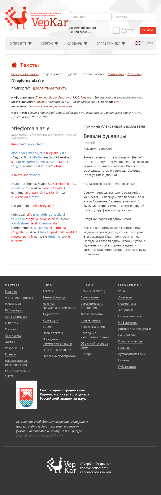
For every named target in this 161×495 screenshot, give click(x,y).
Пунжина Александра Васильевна (50, 106)
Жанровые (126, 310)
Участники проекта (19, 298)
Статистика (116, 74)
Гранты (10, 354)
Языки (122, 291)
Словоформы (89, 297)
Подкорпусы (127, 304)
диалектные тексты (50, 88)
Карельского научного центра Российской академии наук (64, 396)
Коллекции (50, 320)
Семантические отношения (91, 306)
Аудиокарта (51, 314)
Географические (130, 316)
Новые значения (92, 327)
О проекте (13, 285)
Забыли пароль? (79, 32)
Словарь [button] (75, 43)
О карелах (12, 329)
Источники (13, 304)
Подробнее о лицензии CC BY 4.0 (39, 435)
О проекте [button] (18, 43)
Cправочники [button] (108, 43)
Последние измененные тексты (57, 341)
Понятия (124, 348)
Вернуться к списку (25, 74)
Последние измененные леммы (95, 335)
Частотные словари (57, 350)
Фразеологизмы (92, 314)
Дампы (10, 342)
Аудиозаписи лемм (131, 354)
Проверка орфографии (59, 356)
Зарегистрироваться (82, 28)
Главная (11, 291)
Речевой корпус (54, 297)
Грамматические (130, 341)
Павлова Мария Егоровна (53, 97)
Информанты (128, 322)
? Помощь (134, 74)
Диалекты (125, 297)
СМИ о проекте (16, 317)
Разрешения (14, 348)
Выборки (86, 354)
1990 (117, 102)
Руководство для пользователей (17, 363)
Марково (87, 97)
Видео (47, 327)
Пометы (124, 360)
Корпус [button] (47, 43)
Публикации (14, 310)
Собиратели (127, 335)
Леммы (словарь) (92, 291)
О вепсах (11, 323)
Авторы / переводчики (134, 329)
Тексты (48, 291)
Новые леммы (90, 320)
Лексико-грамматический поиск (59, 306)
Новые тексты (53, 333)
